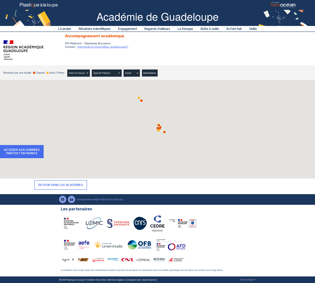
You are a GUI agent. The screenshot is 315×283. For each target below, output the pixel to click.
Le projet (64, 29)
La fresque (185, 29)
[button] (158, 130)
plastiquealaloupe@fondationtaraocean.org (100, 199)
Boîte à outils (209, 29)
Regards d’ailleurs (157, 29)
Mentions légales (116, 280)
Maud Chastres (150, 280)
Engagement (127, 29)
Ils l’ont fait (234, 29)
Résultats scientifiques (94, 29)
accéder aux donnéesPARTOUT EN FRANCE (22, 151)
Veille (253, 29)
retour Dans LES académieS (60, 185)
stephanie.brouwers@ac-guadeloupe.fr (102, 46)
